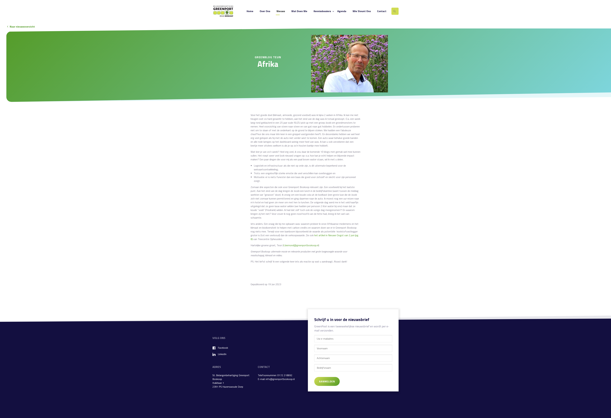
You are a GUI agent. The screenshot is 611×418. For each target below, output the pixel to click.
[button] (349, 63)
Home (250, 11)
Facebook (223, 348)
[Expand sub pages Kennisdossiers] (333, 11)
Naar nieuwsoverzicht (22, 26)
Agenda (341, 11)
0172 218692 (284, 375)
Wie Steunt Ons (362, 11)
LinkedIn (222, 354)
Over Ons (265, 11)
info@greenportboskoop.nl (280, 379)
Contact (381, 11)
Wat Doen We (299, 11)
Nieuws (281, 11)
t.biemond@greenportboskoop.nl (301, 245)
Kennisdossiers (322, 11)
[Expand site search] (395, 11)
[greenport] (223, 11)
